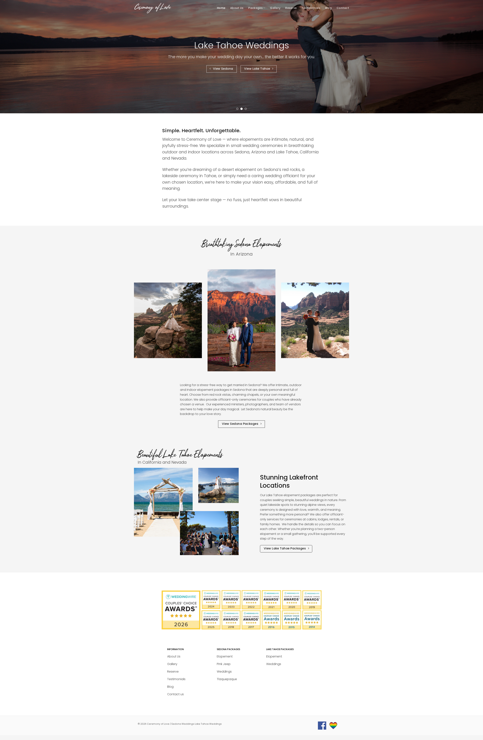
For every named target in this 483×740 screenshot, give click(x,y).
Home (221, 8)
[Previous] (14, 56)
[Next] (468, 56)
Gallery (275, 8)
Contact (343, 8)
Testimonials (310, 8)
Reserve (291, 8)
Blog (328, 8)
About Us (236, 8)
